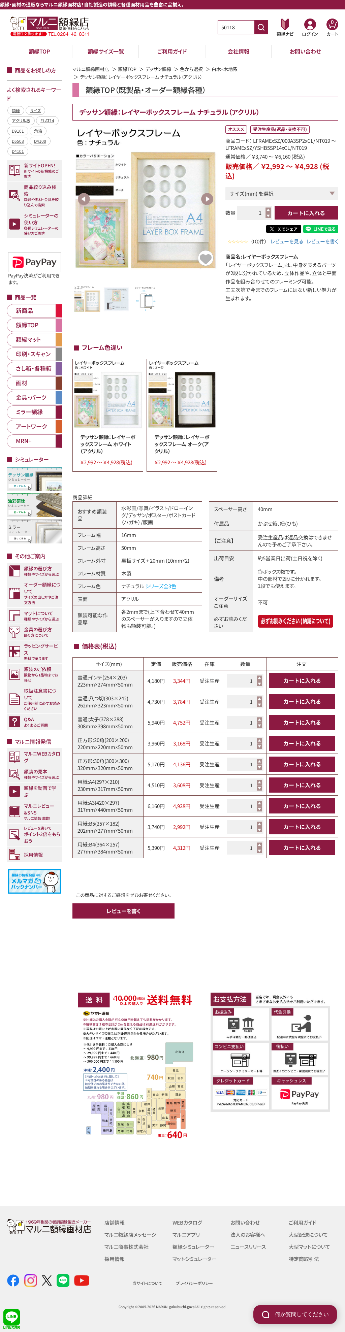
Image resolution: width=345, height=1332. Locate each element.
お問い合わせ (305, 51)
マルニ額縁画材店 (90, 69)
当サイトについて (147, 1283)
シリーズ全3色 (160, 586)
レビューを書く (322, 241)
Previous (84, 199)
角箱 (38, 131)
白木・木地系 (225, 69)
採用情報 (114, 1258)
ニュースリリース (248, 1246)
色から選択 (191, 69)
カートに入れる (306, 213)
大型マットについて (309, 1246)
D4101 (18, 151)
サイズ (35, 110)
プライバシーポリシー (194, 1283)
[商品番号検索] (261, 27)
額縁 (16, 110)
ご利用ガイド (172, 51)
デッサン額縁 (158, 69)
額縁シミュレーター (193, 1246)
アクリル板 (21, 120)
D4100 (40, 141)
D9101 (18, 131)
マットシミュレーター (194, 1258)
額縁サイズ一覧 (106, 51)
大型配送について (308, 1234)
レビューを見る (287, 241)
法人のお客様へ (247, 1234)
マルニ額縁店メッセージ (130, 1234)
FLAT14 (47, 120)
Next (207, 199)
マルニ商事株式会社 (126, 1246)
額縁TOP (39, 51)
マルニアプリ (186, 1234)
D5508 (18, 141)
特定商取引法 (304, 1258)
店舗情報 (114, 1222)
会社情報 (238, 51)
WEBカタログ (187, 1222)
